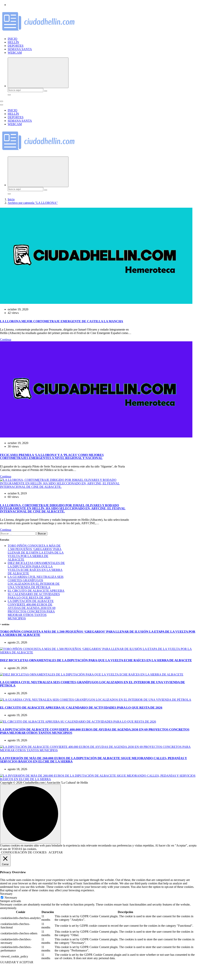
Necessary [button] (6, 893)
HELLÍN (13, 42)
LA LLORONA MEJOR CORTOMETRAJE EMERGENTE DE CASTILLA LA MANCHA (61, 321)
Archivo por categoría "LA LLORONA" (33, 202)
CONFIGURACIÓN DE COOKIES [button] (24, 852)
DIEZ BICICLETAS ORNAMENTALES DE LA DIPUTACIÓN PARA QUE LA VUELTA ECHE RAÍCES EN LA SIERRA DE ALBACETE (36, 568)
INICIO (12, 38)
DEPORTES (15, 45)
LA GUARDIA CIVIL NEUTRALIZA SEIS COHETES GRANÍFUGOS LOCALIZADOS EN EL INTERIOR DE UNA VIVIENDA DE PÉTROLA (35, 582)
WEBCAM (15, 52)
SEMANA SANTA (20, 49)
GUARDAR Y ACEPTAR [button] (16, 962)
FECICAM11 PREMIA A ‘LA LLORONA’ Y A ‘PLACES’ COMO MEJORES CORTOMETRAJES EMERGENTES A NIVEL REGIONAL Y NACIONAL (52, 456)
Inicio (11, 199)
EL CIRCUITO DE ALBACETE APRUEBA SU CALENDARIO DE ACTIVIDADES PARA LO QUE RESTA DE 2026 (36, 594)
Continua (5, 339)
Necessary (11, 897)
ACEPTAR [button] (55, 852)
